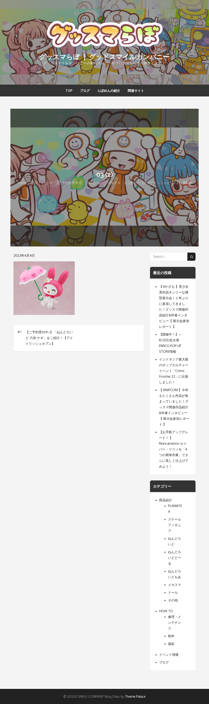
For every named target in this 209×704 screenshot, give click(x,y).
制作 (171, 636)
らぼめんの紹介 (108, 90)
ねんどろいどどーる (174, 557)
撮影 (171, 644)
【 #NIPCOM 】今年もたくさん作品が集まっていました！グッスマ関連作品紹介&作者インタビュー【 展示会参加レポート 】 (174, 407)
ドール (173, 592)
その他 (173, 600)
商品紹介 (165, 500)
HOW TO (166, 611)
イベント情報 (169, 655)
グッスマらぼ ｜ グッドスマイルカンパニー (104, 56)
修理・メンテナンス (174, 622)
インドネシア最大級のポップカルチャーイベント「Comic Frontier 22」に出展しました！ (173, 370)
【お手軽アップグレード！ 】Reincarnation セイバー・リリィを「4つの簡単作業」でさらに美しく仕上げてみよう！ (173, 449)
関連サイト (136, 90)
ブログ (85, 90)
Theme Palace (135, 696)
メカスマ (174, 585)
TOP (69, 90)
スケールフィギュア (174, 525)
